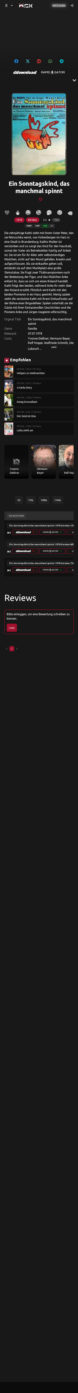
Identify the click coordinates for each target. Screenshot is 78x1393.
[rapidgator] (53, 72)
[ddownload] (25, 72)
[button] (25, 532)
